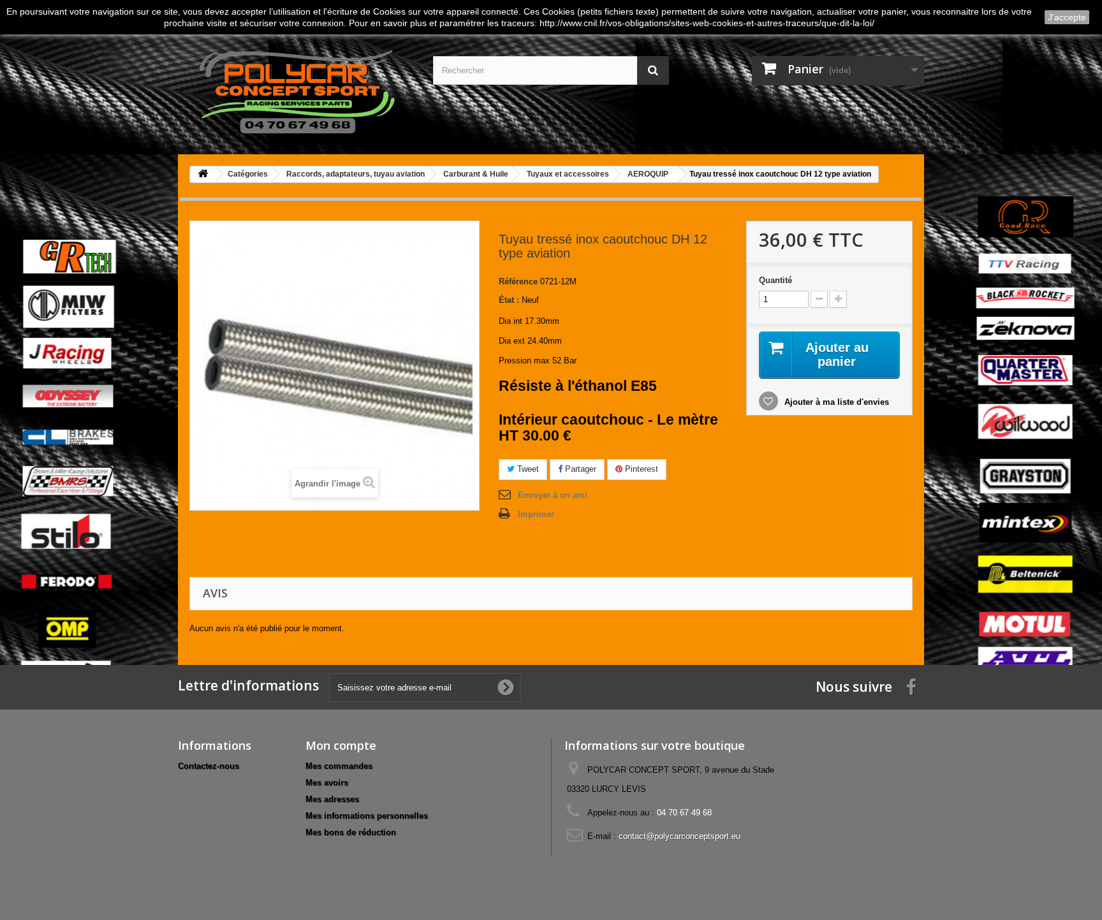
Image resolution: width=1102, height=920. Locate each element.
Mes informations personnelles (366, 816)
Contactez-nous (208, 766)
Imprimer (536, 514)
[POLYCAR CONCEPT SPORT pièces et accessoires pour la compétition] (296, 89)
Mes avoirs (326, 782)
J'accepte (1067, 17)
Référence (518, 281)
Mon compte (340, 745)
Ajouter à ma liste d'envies (835, 402)
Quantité (775, 280)
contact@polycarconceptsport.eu (679, 836)
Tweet (527, 469)
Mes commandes (338, 766)
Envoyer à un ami (552, 495)
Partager (579, 469)
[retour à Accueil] (203, 174)
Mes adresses (332, 799)
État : (509, 300)
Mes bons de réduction (350, 832)
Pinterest (640, 469)
